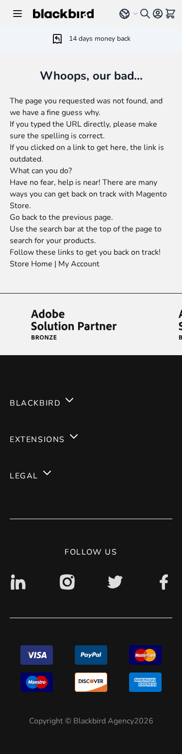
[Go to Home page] (69, 13)
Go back (23, 217)
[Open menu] (17, 13)
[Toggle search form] (145, 13)
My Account (78, 264)
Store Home (31, 264)
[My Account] (158, 13)
